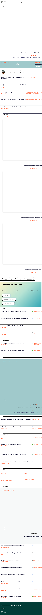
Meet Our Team (3, 612)
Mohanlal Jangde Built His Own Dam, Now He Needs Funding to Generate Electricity (9, 462)
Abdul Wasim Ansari (5, 79)
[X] (16, 605)
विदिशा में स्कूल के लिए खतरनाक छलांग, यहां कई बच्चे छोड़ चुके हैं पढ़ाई (10, 582)
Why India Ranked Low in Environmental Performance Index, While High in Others (12, 85)
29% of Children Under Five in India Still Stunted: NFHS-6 (10, 480)
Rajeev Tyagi (34, 55)
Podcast (24, 62)
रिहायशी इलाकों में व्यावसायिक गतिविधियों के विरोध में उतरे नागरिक (9, 561)
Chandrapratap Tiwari (6, 481)
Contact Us (2, 611)
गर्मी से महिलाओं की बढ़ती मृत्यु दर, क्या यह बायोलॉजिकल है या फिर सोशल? (10, 568)
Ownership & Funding (4, 613)
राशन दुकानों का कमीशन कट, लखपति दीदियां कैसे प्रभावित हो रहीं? (31, 64)
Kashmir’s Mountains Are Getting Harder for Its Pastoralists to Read (12, 99)
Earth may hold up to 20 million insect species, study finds (10, 445)
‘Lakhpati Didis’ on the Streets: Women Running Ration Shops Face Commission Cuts (12, 78)
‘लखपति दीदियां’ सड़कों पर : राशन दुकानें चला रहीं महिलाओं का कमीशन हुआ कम (10, 546)
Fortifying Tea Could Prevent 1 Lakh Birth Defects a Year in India (10, 472)
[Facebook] (18, 605)
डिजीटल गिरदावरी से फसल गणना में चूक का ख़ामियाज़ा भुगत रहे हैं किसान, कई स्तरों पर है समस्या (10, 590)
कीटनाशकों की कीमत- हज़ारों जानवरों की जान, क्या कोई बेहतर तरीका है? (10, 597)
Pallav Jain (33, 272)
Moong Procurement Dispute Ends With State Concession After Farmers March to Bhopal (8, 420)
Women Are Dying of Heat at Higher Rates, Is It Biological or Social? (12, 92)
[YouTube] (14, 605)
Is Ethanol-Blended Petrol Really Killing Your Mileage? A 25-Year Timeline (10, 312)
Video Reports (33, 162)
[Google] (20, 605)
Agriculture (33, 404)
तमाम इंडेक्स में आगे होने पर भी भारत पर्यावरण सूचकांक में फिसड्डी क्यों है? (10, 553)
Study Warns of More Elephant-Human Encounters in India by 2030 (10, 333)
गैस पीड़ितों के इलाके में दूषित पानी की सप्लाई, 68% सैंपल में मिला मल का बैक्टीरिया (10, 575)
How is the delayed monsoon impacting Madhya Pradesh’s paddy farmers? (9, 427)
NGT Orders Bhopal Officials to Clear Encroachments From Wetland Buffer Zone (10, 319)
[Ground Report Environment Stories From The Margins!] (4, 2)
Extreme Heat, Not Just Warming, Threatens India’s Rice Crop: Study (10, 326)
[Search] (21, 2)
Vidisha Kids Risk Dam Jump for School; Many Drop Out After (11, 106)
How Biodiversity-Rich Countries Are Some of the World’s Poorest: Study (9, 438)
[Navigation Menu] (40, 2)
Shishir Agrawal (33, 168)
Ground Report (4, 422)
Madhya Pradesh (33, 50)
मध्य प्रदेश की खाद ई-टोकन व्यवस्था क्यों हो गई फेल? (33, 269)
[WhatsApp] (11, 605)
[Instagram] (13, 605)
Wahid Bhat (3, 87)
